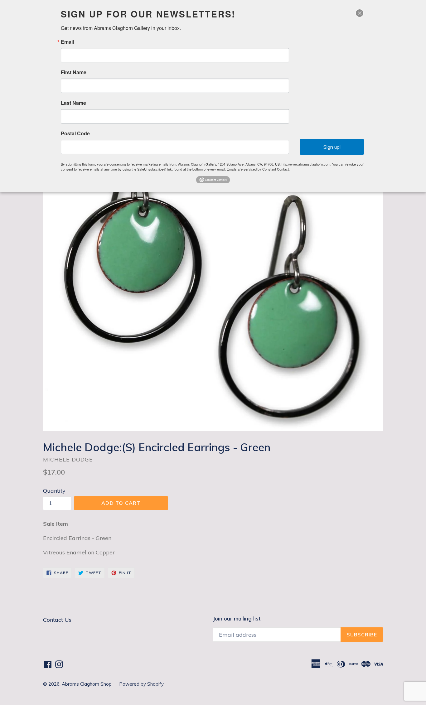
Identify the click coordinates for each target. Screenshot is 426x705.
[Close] (359, 13)
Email (67, 41)
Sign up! (332, 147)
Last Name (73, 102)
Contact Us (57, 619)
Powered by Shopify (141, 684)
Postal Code (75, 133)
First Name (73, 72)
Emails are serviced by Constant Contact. (258, 169)
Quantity (54, 490)
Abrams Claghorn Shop (87, 684)
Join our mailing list (236, 619)
